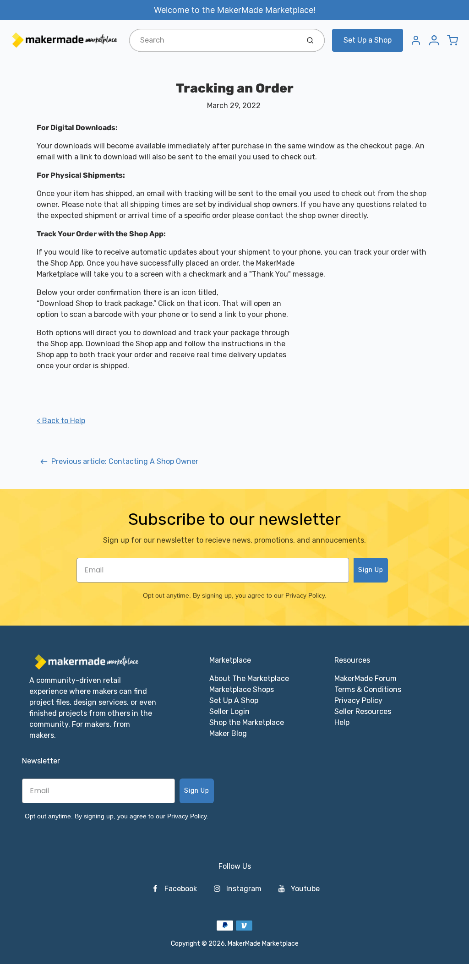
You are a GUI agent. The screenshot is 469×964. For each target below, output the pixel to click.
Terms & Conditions (367, 689)
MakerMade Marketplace (263, 944)
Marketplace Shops (241, 689)
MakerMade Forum (365, 678)
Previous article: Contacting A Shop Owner (124, 461)
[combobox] (213, 40)
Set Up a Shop (368, 40)
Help (341, 722)
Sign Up (370, 570)
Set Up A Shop (233, 700)
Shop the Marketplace (246, 722)
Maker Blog (228, 733)
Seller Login (229, 711)
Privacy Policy (358, 700)
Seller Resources (362, 711)
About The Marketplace (249, 678)
